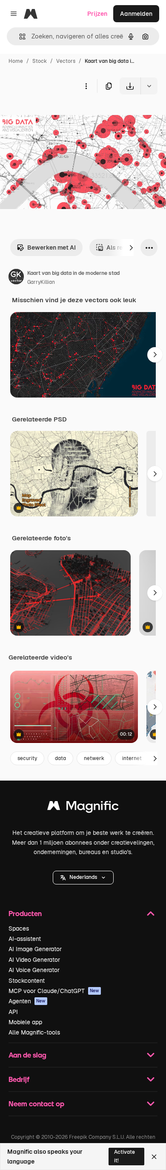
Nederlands (83, 877)
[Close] (154, 1157)
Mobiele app (25, 1022)
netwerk (94, 758)
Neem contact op (36, 1103)
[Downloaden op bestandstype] (148, 85)
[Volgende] (131, 247)
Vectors (65, 61)
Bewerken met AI (51, 247)
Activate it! (124, 1156)
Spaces (19, 928)
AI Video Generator (34, 960)
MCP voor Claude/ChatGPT (54, 991)
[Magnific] (83, 807)
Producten (25, 913)
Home (16, 61)
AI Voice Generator (34, 970)
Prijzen (97, 14)
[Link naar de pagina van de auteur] (16, 278)
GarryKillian (41, 282)
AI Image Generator (35, 949)
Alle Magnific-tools (34, 1032)
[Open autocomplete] (19, 36)
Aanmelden (136, 14)
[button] (83, 877)
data (60, 758)
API (13, 1012)
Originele (56, 114)
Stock (39, 61)
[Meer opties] (85, 85)
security (27, 758)
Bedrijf (19, 1079)
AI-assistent (25, 939)
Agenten (27, 1001)
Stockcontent (27, 980)
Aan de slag (27, 1054)
